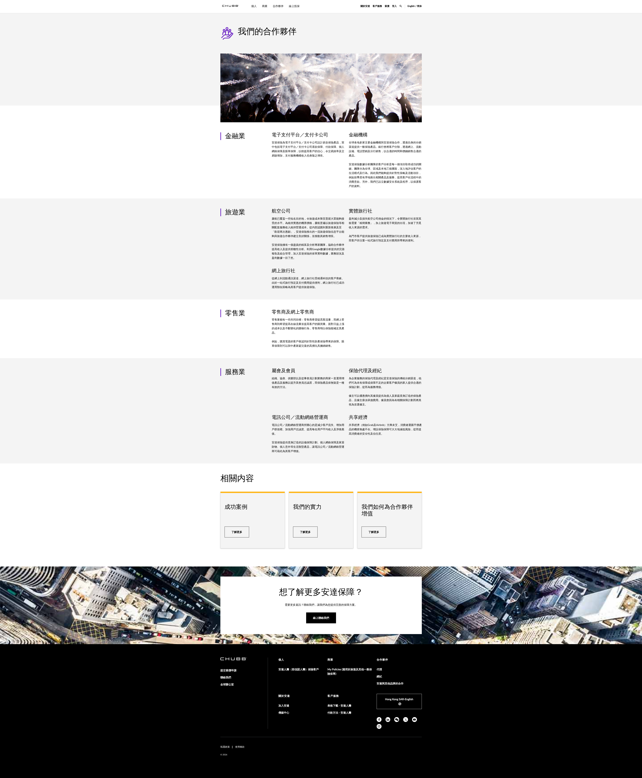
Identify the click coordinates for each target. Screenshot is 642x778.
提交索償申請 (228, 670)
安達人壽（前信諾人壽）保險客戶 (298, 669)
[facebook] (379, 719)
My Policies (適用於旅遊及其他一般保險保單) (349, 671)
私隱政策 (225, 747)
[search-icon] (400, 6)
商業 (330, 659)
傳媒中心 (283, 712)
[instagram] (379, 726)
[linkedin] (388, 719)
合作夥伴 (382, 659)
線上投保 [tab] (294, 6)
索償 (387, 6)
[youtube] (414, 719)
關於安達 (365, 6)
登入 (394, 6)
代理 (379, 669)
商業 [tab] (264, 6)
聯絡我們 (225, 677)
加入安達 (283, 705)
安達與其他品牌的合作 (390, 683)
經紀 (379, 676)
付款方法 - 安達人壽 (339, 712)
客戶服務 (377, 6)
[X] (405, 719)
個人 (281, 659)
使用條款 (240, 747)
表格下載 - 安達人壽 (339, 705)
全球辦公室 (227, 684)
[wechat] (396, 719)
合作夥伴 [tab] (278, 6)
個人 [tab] (254, 6)
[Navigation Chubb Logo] (230, 6)
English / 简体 (415, 6)
